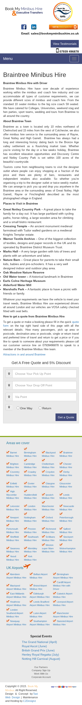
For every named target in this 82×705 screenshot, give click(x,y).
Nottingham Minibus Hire (30, 519)
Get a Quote (66, 417)
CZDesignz (29, 701)
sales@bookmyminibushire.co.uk (55, 33)
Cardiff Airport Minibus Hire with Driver (62, 585)
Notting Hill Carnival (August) (41, 658)
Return (46, 408)
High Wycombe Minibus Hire (12, 494)
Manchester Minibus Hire (48, 508)
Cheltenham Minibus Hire (48, 465)
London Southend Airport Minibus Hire (14, 613)
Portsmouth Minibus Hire (12, 530)
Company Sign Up (41, 670)
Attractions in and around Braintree (24, 354)
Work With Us (41, 673)
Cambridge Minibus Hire (30, 465)
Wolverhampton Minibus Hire (67, 550)
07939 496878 (69, 51)
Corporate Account (41, 677)
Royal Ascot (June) (34, 646)
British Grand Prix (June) (38, 650)
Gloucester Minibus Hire (66, 485)
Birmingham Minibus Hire (30, 454)
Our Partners (41, 667)
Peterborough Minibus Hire (66, 519)
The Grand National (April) (39, 642)
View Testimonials (65, 43)
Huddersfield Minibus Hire (30, 496)
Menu (8, 59)
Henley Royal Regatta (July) (40, 654)
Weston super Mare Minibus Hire (48, 548)
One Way (25, 408)
